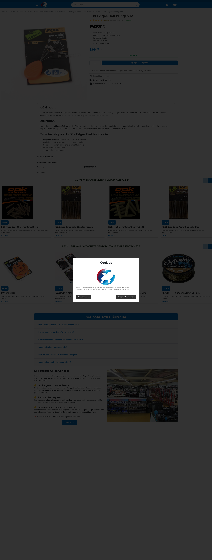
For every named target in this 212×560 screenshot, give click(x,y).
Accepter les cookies (126, 297)
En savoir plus (83, 297)
